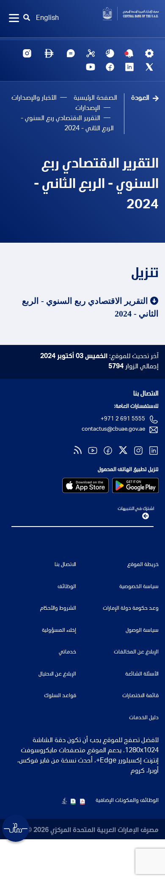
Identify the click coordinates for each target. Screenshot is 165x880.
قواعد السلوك (60, 696)
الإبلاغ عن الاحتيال (57, 674)
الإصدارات (87, 108)
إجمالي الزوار (133, 367)
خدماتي (67, 652)
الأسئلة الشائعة (142, 674)
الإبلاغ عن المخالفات (136, 652)
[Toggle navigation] (14, 18)
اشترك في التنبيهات (136, 509)
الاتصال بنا (146, 394)
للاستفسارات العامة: (136, 406)
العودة (140, 98)
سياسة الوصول (142, 630)
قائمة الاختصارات (140, 696)
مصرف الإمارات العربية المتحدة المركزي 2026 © (93, 830)
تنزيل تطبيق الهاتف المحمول (128, 470)
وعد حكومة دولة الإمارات (131, 608)
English (47, 18)
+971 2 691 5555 (123, 419)
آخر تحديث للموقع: (99, 356)
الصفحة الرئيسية (95, 98)
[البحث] (27, 19)
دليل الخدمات (144, 718)
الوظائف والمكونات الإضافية (127, 801)
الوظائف (67, 587)
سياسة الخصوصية (139, 587)
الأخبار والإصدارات (34, 98)
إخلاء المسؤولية (59, 630)
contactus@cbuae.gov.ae (113, 429)
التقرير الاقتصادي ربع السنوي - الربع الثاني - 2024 (96, 185)
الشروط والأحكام (58, 608)
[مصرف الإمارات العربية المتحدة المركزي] (124, 13)
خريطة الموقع (143, 565)
